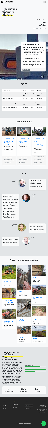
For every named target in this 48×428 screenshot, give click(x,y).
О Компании (5, 409)
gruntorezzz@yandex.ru (42, 409)
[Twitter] (36, 417)
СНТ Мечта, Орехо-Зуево (37, 318)
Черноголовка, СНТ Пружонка (8, 301)
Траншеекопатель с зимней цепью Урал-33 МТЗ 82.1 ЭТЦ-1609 (9, 141)
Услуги (4, 405)
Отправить (28, 408)
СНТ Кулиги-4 (37, 278)
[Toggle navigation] (45, 2)
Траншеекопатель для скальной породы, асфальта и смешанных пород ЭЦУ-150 (39, 142)
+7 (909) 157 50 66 (40, 20)
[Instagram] (38, 417)
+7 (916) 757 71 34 (42, 412)
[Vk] (45, 417)
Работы (4, 408)
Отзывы (4, 406)
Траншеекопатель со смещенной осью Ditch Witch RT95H (24, 140)
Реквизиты (15, 407)
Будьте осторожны (22, 319)
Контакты (15, 404)
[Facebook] (40, 417)
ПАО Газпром (37, 339)
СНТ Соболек (22, 292)
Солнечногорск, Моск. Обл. (8, 322)
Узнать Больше (26, 69)
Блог (14, 405)
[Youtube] (42, 417)
